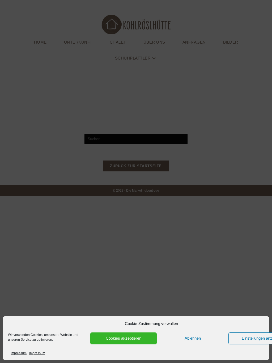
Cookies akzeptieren (123, 338)
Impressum (19, 353)
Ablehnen (193, 338)
